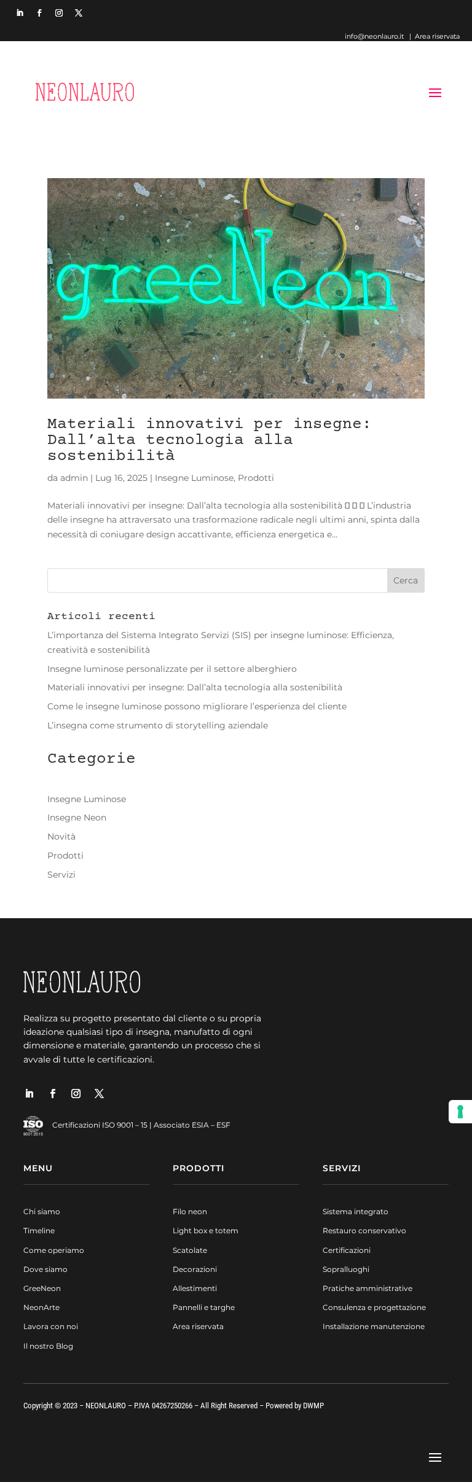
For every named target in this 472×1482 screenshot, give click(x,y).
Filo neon (190, 1211)
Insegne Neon (76, 817)
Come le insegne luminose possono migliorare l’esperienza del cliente (197, 706)
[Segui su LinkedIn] (19, 13)
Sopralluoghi (346, 1269)
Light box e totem (205, 1230)
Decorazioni (195, 1269)
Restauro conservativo (364, 1230)
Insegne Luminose (194, 477)
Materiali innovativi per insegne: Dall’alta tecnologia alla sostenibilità (209, 441)
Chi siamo (41, 1211)
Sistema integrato (355, 1211)
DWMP (313, 1405)
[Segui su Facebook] (39, 13)
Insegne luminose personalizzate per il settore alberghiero (172, 668)
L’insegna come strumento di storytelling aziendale (157, 725)
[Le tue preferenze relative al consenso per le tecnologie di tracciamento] (460, 1111)
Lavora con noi (50, 1326)
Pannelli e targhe (204, 1307)
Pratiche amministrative (367, 1288)
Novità (61, 836)
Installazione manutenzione (374, 1326)
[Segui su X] (78, 13)
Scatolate (190, 1250)
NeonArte (41, 1307)
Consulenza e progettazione (374, 1307)
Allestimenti (195, 1288)
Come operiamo (53, 1250)
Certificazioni (347, 1250)
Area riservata (437, 36)
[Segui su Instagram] (59, 13)
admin (74, 477)
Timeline (39, 1230)
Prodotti (256, 477)
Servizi (61, 874)
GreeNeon (42, 1288)
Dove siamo (45, 1269)
